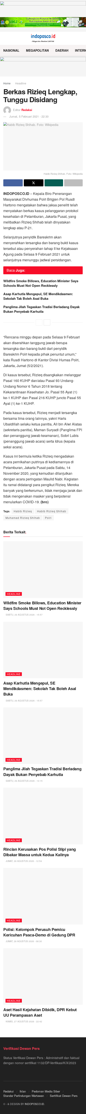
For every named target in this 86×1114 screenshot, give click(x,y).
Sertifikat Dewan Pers (64, 1096)
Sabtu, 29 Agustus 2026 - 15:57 (24, 614)
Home (7, 83)
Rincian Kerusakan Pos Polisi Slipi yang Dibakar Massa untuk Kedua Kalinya (39, 852)
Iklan (23, 1091)
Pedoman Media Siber (46, 1091)
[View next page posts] (47, 322)
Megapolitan (37, 50)
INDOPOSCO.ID (34, 1104)
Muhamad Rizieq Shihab (23, 518)
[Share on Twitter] (33, 182)
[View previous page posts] (39, 322)
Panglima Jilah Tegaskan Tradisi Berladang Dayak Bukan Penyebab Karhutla (41, 309)
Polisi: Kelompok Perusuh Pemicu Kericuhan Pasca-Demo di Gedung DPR (39, 932)
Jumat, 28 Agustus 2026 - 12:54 (23, 861)
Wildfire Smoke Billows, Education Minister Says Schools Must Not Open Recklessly (40, 283)
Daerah (61, 50)
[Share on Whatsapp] (54, 182)
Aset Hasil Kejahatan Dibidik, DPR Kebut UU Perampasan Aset (40, 1012)
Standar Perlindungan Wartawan (23, 1096)
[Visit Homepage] (43, 38)
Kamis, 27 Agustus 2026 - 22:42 (23, 1021)
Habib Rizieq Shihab (51, 511)
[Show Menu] (5, 38)
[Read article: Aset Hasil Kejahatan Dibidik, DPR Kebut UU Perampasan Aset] (43, 976)
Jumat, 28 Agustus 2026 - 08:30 (23, 941)
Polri (48, 518)
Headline (20, 83)
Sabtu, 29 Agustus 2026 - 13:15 (24, 780)
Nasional (11, 50)
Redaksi (26, 110)
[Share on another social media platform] (73, 182)
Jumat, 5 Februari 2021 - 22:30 (29, 116)
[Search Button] (81, 38)
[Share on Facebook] (13, 182)
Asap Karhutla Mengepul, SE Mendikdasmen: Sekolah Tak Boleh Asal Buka (38, 296)
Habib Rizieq (23, 511)
